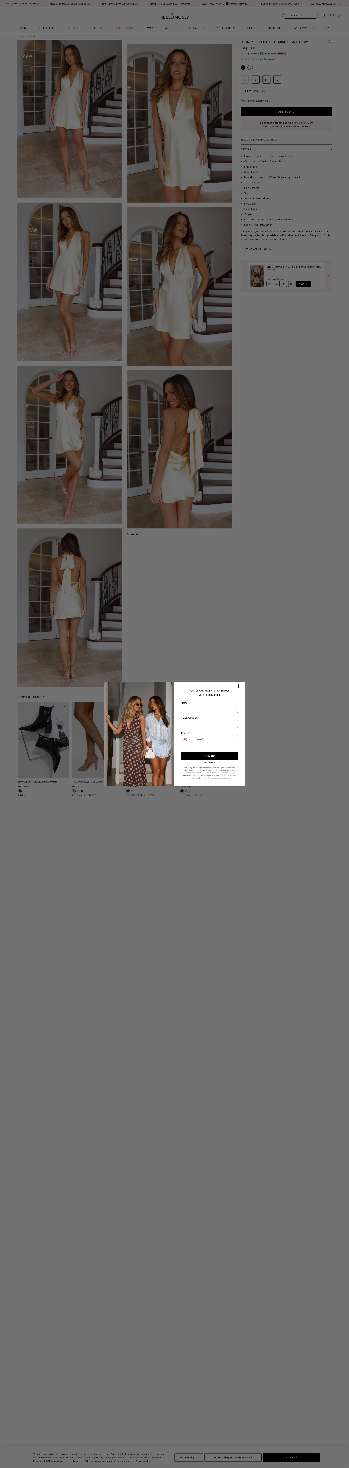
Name (185, 702)
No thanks (209, 762)
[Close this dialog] (240, 686)
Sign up (209, 756)
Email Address (190, 717)
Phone (185, 732)
